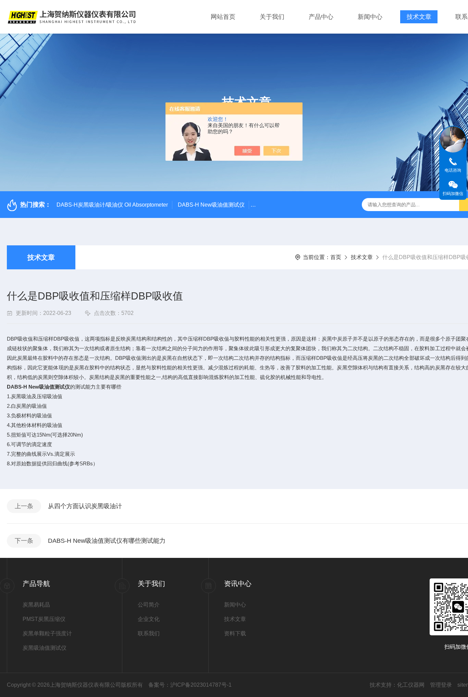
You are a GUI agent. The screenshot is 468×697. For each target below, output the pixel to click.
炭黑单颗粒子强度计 (47, 633)
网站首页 (223, 16)
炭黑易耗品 (36, 605)
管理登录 (441, 685)
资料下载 (235, 633)
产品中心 (321, 16)
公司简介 (149, 605)
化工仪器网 (410, 685)
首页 (335, 257)
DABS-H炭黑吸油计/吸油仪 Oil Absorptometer (112, 205)
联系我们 (149, 633)
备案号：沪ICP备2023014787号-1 (190, 685)
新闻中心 (370, 16)
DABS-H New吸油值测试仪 (211, 205)
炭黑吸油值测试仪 (44, 648)
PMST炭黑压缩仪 (44, 619)
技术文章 (419, 16)
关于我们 (272, 16)
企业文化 (149, 619)
